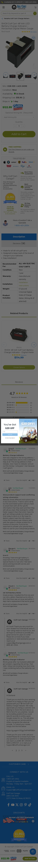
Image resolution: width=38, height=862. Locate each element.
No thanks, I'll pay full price (10, 438)
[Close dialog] (36, 420)
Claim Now (10, 434)
